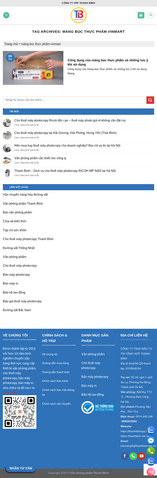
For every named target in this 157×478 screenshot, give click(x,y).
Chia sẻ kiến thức (15, 221)
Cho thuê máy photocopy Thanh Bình (28, 239)
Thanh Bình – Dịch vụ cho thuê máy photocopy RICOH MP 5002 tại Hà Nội (65, 170)
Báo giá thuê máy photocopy (22, 301)
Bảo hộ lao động (14, 292)
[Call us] (133, 456)
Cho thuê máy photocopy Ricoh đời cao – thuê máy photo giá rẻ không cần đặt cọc (70, 120)
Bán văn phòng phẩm (17, 212)
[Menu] (6, 15)
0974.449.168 (144, 416)
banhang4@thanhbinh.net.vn (138, 445)
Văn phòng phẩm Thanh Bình (23, 203)
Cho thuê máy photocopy (20, 265)
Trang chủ (11, 44)
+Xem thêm (10, 392)
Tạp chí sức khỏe (14, 230)
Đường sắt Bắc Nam (17, 310)
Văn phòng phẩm (14, 256)
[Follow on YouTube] (141, 456)
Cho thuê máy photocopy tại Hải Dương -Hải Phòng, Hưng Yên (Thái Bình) (65, 132)
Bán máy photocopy (16, 274)
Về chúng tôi (49, 354)
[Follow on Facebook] (125, 456)
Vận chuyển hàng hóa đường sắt (25, 194)
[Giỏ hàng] (141, 15)
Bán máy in (10, 283)
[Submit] (150, 100)
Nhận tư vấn (21, 468)
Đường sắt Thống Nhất (18, 248)
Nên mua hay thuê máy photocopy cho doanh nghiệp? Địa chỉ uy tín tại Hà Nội (67, 145)
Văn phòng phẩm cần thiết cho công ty (40, 158)
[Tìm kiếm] (151, 15)
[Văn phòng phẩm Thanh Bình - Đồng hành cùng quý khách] (78, 15)
